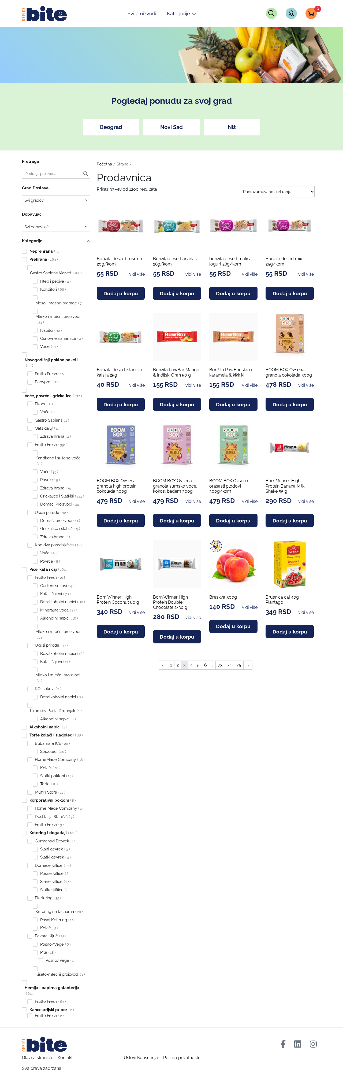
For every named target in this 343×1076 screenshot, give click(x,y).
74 (229, 665)
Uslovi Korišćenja (141, 1057)
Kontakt (65, 1057)
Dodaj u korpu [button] (120, 293)
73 (220, 665)
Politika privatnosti (181, 1057)
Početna (104, 164)
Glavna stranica (37, 1057)
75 (238, 665)
